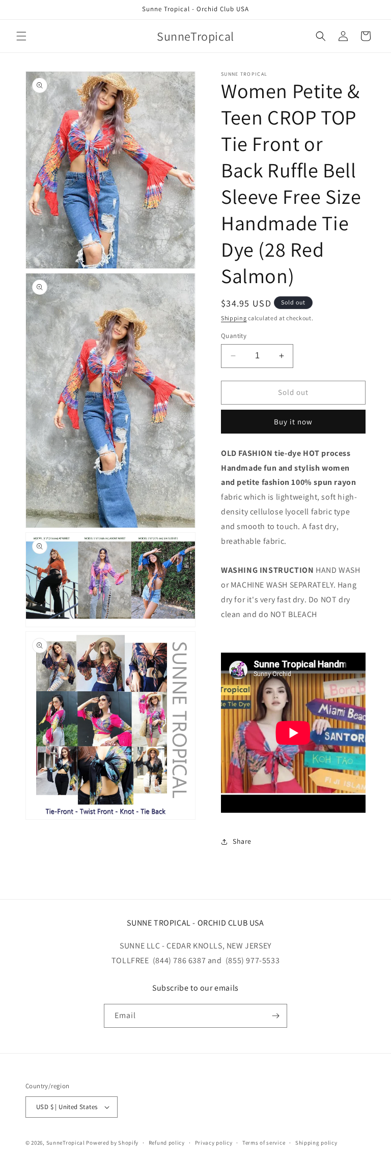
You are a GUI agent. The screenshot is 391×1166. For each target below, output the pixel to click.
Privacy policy (214, 1142)
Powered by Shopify (112, 1142)
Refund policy (167, 1142)
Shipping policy (316, 1142)
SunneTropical (65, 1142)
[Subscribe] (275, 1016)
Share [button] (242, 841)
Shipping (234, 318)
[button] (21, 36)
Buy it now (293, 421)
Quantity (233, 335)
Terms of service (263, 1142)
